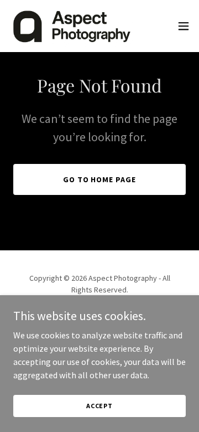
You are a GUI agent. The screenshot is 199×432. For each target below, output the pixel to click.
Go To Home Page (100, 179)
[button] (183, 26)
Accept (99, 406)
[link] (71, 26)
